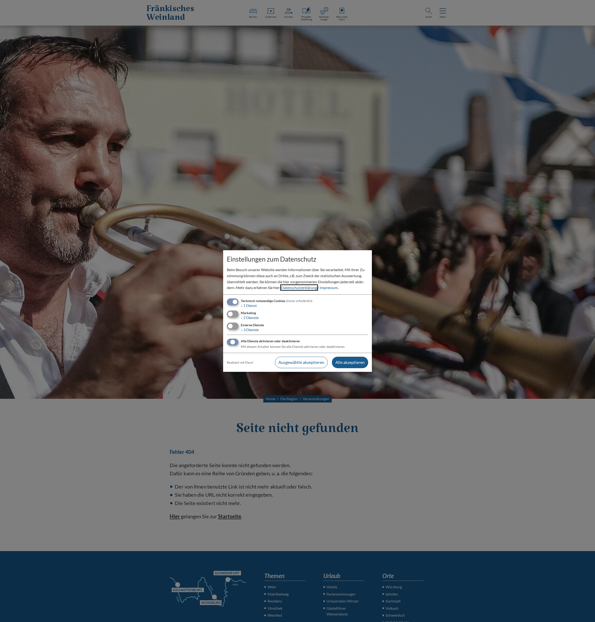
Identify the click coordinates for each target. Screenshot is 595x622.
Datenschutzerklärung (299, 287)
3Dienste (250, 329)
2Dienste (250, 317)
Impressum (329, 287)
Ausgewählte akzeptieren (301, 362)
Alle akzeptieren (350, 362)
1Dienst (249, 305)
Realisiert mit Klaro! (240, 362)
